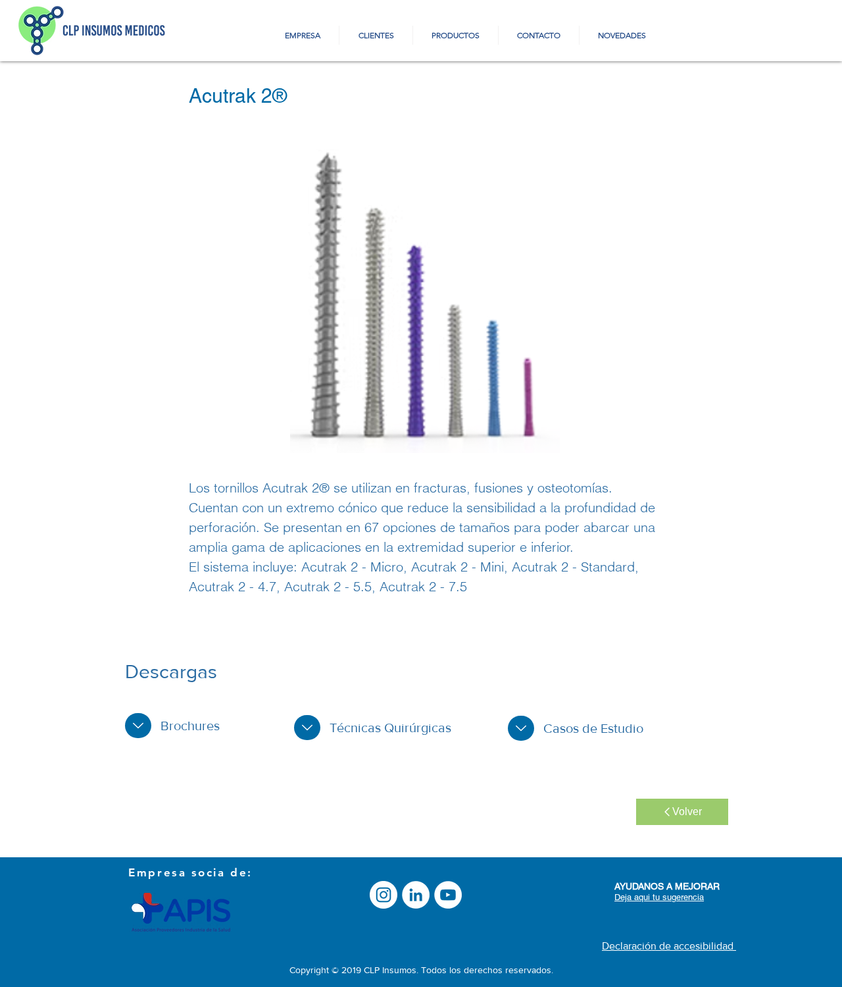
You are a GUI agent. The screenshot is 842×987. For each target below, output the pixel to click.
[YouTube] (448, 895)
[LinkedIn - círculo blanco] (416, 895)
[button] (424, 301)
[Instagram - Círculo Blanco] (383, 895)
